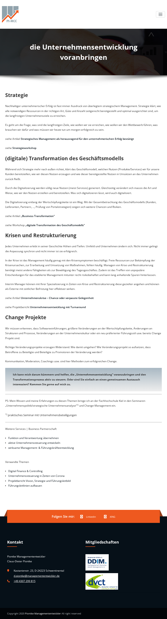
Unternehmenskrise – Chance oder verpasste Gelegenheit (57, 298)
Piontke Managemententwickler (43, 613)
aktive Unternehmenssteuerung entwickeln (34, 443)
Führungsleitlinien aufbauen (25, 485)
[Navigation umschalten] (160, 14)
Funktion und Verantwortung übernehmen (33, 438)
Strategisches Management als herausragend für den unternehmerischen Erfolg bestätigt (77, 139)
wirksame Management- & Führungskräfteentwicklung (41, 448)
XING (112, 516)
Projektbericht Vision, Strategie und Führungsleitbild (39, 481)
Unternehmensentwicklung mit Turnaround (58, 307)
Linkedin (91, 516)
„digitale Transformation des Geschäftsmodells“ (55, 225)
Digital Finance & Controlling (25, 471)
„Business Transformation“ (38, 216)
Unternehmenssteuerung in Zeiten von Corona (36, 476)
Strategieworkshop (24, 148)
